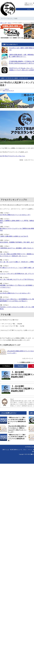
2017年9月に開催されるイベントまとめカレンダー (15, 215)
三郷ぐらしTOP (3, 22)
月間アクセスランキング (8, 90)
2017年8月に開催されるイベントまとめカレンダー (15, 293)
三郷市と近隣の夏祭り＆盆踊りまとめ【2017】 (14, 236)
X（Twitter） (7, 366)
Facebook (20, 366)
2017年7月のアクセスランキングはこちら (12, 156)
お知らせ (9, 22)
